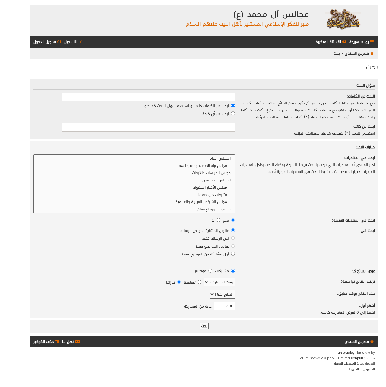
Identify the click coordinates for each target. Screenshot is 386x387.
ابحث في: (367, 230)
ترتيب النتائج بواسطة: (358, 281)
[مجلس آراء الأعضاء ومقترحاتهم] (134, 165)
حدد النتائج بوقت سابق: (356, 293)
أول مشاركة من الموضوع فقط (206, 254)
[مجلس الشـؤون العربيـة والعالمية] (134, 202)
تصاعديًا (190, 282)
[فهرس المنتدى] (342, 19)
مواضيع (201, 270)
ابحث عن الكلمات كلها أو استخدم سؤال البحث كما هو (187, 105)
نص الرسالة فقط (216, 238)
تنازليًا (171, 282)
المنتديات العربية (345, 363)
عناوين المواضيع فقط (213, 246)
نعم (226, 220)
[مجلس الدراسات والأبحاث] (134, 173)
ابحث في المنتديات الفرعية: (353, 220)
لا (214, 220)
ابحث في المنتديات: (359, 157)
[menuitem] (331, 42)
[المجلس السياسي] (134, 180)
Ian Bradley (346, 353)
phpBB (358, 358)
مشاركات (222, 270)
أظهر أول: (367, 305)
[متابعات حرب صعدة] (134, 194)
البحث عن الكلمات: (361, 96)
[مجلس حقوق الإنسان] (134, 209)
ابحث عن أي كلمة (216, 113)
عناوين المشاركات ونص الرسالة (205, 230)
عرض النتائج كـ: (363, 270)
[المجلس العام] (134, 158)
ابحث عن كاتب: (363, 126)
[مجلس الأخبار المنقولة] (134, 187)
